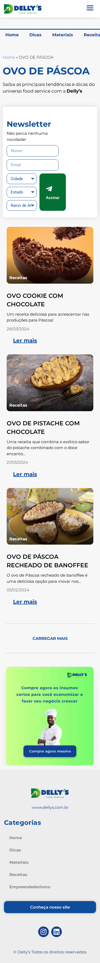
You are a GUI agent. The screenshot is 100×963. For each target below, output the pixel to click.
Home (12, 34)
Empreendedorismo (29, 886)
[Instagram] (43, 931)
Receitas (18, 277)
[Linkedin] (56, 931)
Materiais (62, 34)
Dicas (35, 34)
